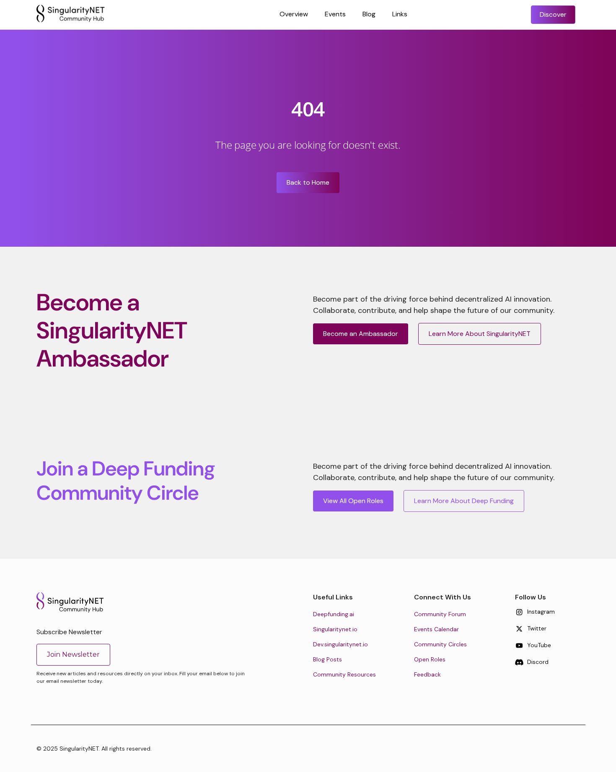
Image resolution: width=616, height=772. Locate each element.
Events (335, 14)
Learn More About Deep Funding (464, 500)
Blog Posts (327, 659)
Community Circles (440, 644)
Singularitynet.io (335, 629)
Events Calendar (436, 629)
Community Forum (440, 614)
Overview (294, 14)
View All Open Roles (353, 500)
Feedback (427, 674)
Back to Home (308, 182)
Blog (368, 14)
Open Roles (429, 659)
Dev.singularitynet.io (340, 644)
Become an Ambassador (360, 333)
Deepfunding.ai (333, 614)
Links (399, 14)
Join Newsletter (73, 654)
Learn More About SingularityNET (480, 333)
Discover (553, 14)
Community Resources (344, 674)
